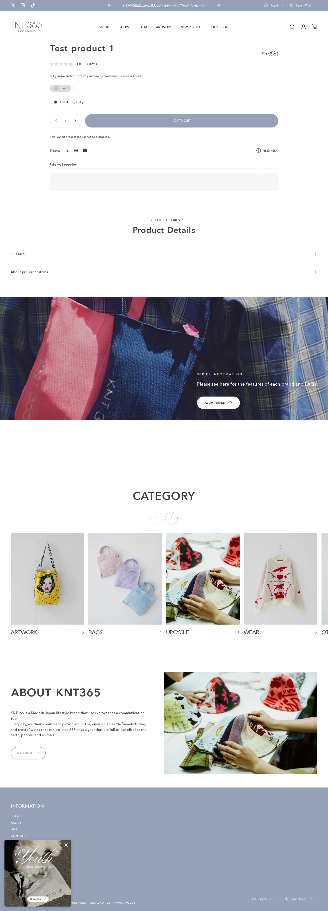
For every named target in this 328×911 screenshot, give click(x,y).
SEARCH (17, 816)
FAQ (14, 829)
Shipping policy (76, 902)
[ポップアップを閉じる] (66, 845)
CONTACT (19, 836)
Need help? (270, 150)
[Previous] (109, 5)
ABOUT (16, 823)
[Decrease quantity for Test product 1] (55, 120)
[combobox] (274, 5)
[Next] (219, 5)
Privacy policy (124, 902)
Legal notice (100, 902)
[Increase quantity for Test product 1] (76, 120)
